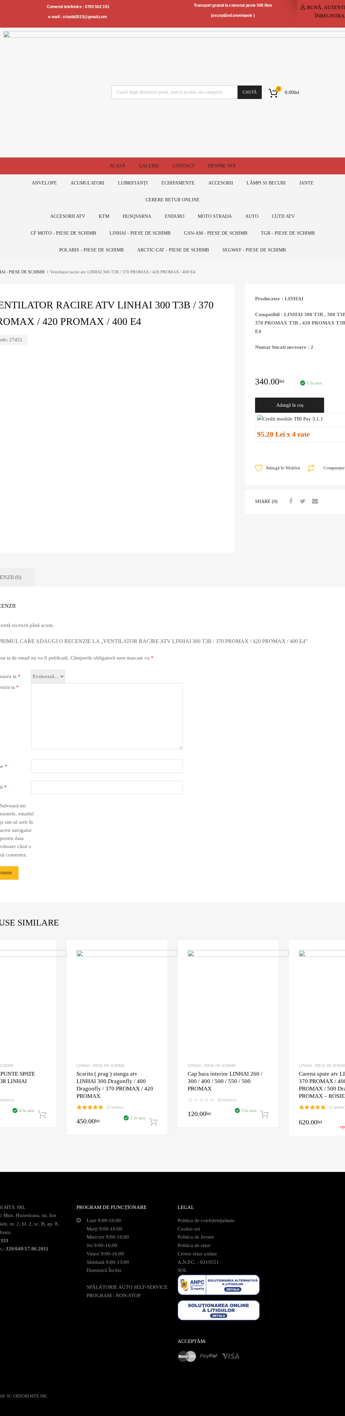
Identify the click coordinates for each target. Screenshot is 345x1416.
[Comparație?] (45, 964)
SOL (182, 1270)
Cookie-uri (189, 1229)
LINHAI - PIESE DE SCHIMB (100, 1066)
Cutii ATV (283, 216)
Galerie (149, 165)
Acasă (117, 165)
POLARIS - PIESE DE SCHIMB (91, 249)
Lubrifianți (133, 183)
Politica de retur (194, 1245)
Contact (184, 165)
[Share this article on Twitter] (301, 501)
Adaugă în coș (289, 405)
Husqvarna (137, 216)
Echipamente (178, 183)
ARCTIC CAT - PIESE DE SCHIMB (173, 249)
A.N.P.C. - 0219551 (198, 1262)
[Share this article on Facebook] (289, 501)
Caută (250, 92)
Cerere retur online (173, 199)
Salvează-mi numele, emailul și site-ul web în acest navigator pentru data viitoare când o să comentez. (17, 830)
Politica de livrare (196, 1237)
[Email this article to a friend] (314, 501)
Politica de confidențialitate (206, 1220)
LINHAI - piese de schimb (139, 233)
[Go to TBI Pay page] (290, 419)
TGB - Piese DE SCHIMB (288, 233)
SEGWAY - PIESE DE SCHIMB (254, 249)
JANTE (306, 183)
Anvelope (44, 183)
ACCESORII (220, 183)
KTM (104, 216)
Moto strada (215, 216)
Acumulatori (87, 183)
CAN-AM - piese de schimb (215, 233)
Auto (251, 216)
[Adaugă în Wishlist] (45, 952)
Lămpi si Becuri (266, 183)
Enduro (174, 216)
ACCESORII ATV (67, 216)
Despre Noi (222, 165)
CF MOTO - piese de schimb (63, 233)
